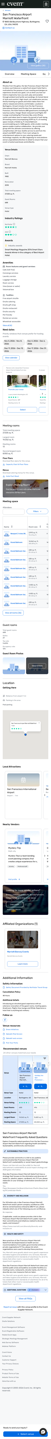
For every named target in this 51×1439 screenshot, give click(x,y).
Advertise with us (9, 1381)
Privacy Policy (7, 1370)
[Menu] (3, 4)
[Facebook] (5, 1020)
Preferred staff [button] (22, 866)
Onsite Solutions (8, 1321)
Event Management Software (13, 1327)
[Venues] (46, 4)
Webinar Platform (9, 1346)
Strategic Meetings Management (14, 1339)
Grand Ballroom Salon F (18, 595)
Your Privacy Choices (10, 1364)
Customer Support (9, 1360)
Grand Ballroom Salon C (18, 568)
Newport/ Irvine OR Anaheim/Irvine (18, 534)
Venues (7, 10)
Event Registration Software (13, 1331)
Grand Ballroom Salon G (18, 603)
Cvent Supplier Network (11, 1317)
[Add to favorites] (47, 21)
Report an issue (10, 1307)
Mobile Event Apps (9, 1335)
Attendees (7, 507)
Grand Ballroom (16, 542)
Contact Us (6, 1356)
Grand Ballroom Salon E (18, 586)
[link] (23, 837)
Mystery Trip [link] (14, 848)
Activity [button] (11, 866)
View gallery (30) (38, 65)
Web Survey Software (10, 1342)
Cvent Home (7, 1352)
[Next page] (42, 393)
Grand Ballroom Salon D (18, 577)
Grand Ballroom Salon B (18, 560)
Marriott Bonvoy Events (18, 952)
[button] (21, 511)
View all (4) (7, 325)
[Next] (48, 74)
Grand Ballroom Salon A (18, 551)
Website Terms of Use (10, 1377)
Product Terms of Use (10, 1373)
